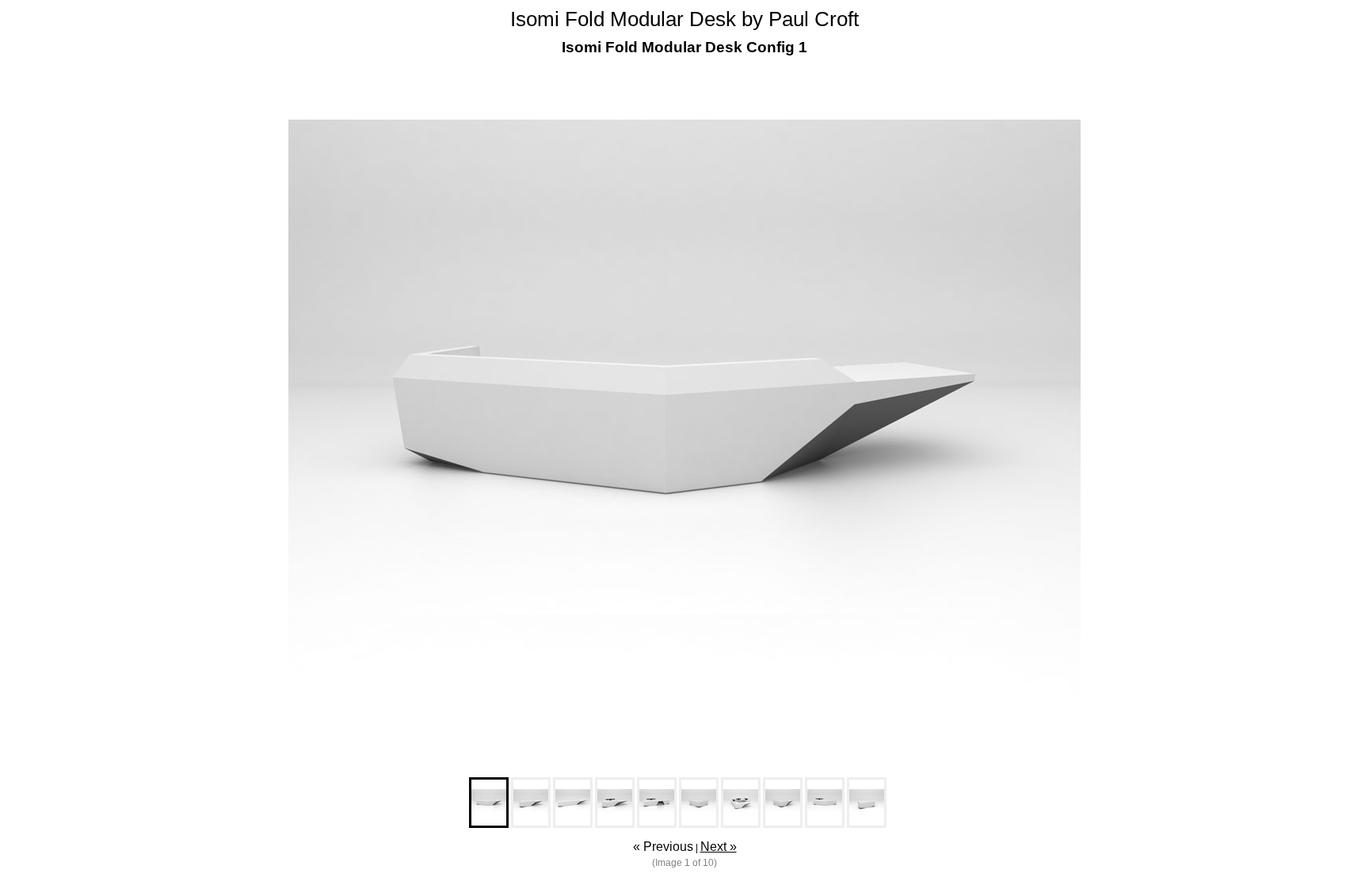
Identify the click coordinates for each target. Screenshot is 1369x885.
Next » (718, 846)
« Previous (663, 846)
